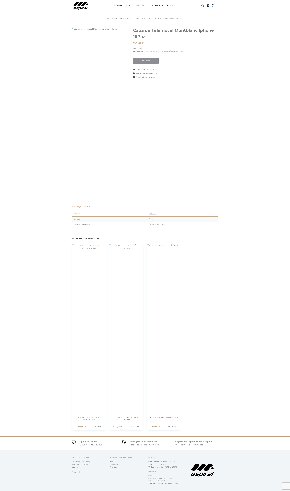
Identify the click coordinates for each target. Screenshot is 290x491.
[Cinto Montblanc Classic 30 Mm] (164, 329)
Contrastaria (76, 470)
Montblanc (181, 51)
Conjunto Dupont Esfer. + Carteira (126, 418)
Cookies (75, 467)
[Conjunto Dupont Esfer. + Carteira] (126, 329)
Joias (128, 5)
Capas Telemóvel (166, 51)
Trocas (81, 472)
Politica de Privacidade (81, 462)
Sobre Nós (114, 464)
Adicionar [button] (97, 426)
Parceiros (172, 5)
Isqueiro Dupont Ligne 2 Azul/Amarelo (88, 418)
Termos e (76, 464)
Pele (151, 219)
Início (112, 462)
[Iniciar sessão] (213, 5)
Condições (84, 464)
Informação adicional (81, 207)
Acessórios (141, 5)
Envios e (75, 472)
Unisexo (152, 214)
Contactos (114, 467)
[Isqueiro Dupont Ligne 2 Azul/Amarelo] (89, 329)
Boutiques (157, 5)
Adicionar (146, 61)
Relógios (117, 5)
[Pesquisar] (202, 5)
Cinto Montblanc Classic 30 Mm (163, 417)
